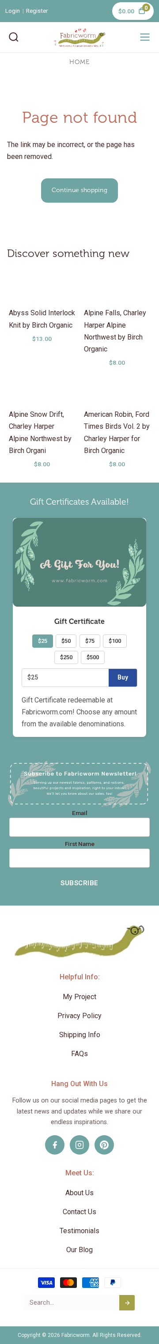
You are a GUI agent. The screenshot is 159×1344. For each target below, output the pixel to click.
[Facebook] (54, 1145)
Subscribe (79, 883)
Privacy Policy (79, 1016)
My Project (79, 997)
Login (12, 10)
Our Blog (79, 1250)
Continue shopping (79, 190)
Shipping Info (79, 1035)
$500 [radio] (93, 657)
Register (37, 10)
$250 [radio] (66, 657)
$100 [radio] (115, 641)
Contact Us (79, 1212)
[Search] (13, 37)
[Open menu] (145, 37)
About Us (79, 1193)
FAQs (79, 1054)
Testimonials (79, 1231)
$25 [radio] (42, 641)
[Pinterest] (104, 1145)
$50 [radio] (66, 641)
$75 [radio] (90, 641)
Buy (122, 677)
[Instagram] (79, 1145)
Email (79, 813)
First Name (80, 844)
